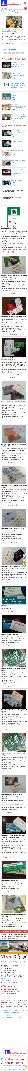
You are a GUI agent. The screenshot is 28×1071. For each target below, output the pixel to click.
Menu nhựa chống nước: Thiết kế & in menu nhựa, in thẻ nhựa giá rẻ (17, 75)
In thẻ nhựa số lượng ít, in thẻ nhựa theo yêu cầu (12, 528)
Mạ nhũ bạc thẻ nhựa (8, 886)
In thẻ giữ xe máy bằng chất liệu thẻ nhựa (13, 682)
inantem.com (19, 1014)
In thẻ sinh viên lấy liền (16, 141)
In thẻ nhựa (5, 204)
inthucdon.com (15, 1012)
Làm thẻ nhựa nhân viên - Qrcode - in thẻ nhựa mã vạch (13, 402)
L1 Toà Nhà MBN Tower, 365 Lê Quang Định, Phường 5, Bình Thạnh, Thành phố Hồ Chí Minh (13, 1065)
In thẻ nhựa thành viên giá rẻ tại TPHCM (13, 366)
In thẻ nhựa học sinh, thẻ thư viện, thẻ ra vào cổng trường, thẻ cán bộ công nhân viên (18, 116)
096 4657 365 (5, 989)
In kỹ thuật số (6, 891)
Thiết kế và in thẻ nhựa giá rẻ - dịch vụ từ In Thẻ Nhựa (14, 275)
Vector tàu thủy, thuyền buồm (18, 180)
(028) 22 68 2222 (12, 983)
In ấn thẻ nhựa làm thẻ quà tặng (11, 459)
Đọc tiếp (23, 43)
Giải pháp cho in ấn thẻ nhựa (10, 457)
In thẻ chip (5, 582)
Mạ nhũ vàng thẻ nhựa (8, 884)
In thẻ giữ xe (5, 645)
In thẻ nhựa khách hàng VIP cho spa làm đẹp (11, 794)
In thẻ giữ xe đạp (7, 680)
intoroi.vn (23, 1012)
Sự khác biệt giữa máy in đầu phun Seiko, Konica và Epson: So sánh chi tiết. (18, 64)
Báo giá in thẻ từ (7, 764)
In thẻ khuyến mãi (7, 576)
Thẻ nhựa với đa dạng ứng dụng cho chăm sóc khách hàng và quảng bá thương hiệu (13, 445)
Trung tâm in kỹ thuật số (10, 1000)
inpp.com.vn (20, 1017)
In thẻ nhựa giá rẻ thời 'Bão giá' (11, 638)
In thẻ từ (4, 730)
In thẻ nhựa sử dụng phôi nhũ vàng (9, 880)
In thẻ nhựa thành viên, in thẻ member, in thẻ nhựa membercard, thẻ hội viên (13, 359)
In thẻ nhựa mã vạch (8, 378)
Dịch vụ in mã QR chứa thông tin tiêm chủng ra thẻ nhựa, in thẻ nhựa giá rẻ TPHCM (18, 85)
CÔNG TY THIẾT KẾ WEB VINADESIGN (14, 1069)
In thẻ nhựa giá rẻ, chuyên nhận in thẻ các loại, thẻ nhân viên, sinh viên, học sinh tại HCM (13, 836)
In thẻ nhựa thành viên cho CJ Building (13, 725)
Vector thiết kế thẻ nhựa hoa (18, 160)
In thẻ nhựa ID (6, 421)
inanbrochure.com (19, 1015)
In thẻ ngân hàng (7, 611)
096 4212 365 (5, 993)
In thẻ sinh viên (6, 812)
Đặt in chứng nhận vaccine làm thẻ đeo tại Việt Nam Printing (17, 95)
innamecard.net (5, 1015)
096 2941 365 (5, 991)
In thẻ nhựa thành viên (9, 335)
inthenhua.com (5, 1012)
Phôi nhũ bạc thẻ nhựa (8, 888)
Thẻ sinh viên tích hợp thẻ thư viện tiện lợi (14, 849)
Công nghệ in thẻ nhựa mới (10, 640)
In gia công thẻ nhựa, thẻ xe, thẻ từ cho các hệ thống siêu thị (13, 669)
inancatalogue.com (6, 1017)
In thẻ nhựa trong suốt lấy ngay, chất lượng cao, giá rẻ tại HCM (14, 486)
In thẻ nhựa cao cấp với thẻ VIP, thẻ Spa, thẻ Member (13, 316)
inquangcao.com (5, 1010)
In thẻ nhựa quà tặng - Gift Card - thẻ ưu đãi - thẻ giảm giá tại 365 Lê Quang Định (13, 30)
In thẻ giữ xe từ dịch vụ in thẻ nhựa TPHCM (14, 676)
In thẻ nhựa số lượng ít (9, 505)
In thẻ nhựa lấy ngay (8, 462)
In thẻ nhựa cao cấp (8, 293)
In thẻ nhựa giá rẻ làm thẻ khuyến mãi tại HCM (12, 566)
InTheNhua (13, 938)
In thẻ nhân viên (7, 687)
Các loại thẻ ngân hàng (8, 642)
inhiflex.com (4, 1019)
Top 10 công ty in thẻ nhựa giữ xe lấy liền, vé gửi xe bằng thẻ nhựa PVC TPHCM (18, 106)
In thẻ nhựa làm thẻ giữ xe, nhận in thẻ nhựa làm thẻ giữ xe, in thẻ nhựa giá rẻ (18, 171)
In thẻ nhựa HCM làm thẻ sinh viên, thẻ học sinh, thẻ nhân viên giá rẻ (18, 132)
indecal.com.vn (5, 1014)
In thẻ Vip (4, 771)
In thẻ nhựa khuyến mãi (9, 543)
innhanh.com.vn (19, 1010)
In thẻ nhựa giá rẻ (7, 252)
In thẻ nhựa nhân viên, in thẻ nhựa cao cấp (14, 322)
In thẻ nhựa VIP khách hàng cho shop (12, 800)
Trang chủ (3, 11)
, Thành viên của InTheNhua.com (10, 33)
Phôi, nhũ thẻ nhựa (7, 857)
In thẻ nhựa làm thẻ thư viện (10, 926)
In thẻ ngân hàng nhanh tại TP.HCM (9, 634)
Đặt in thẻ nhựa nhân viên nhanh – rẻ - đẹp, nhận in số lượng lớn (14, 711)
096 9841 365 (5, 987)
